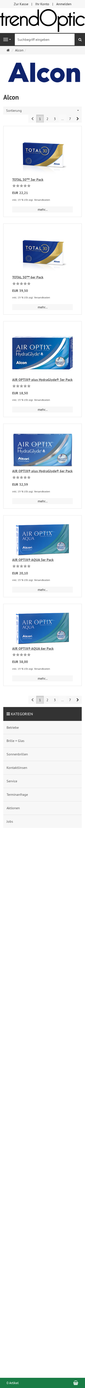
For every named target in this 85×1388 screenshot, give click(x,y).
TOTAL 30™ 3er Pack (27, 179)
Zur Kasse (21, 4)
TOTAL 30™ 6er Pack (27, 277)
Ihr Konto (42, 4)
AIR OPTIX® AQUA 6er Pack (33, 648)
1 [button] (40, 119)
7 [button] (70, 119)
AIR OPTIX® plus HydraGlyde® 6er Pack (42, 471)
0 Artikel (13, 1383)
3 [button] (55, 119)
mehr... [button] (43, 209)
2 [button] (47, 119)
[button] (78, 119)
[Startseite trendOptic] (42, 20)
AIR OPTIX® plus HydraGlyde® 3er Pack (42, 379)
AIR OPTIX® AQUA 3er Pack (33, 560)
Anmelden (63, 4)
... (62, 119)
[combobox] (42, 111)
